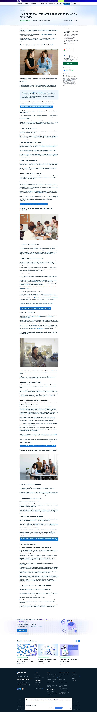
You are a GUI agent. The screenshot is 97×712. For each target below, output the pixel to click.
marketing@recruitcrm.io (22, 699)
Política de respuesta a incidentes (63, 686)
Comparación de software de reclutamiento (52, 686)
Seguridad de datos (62, 679)
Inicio (21, 10)
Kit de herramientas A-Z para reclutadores (52, 675)
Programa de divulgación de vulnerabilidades (64, 693)
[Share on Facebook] (64, 70)
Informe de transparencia (63, 690)
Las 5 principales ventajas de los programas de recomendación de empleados (71, 35)
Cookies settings (51, 707)
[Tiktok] (25, 676)
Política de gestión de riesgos (63, 689)
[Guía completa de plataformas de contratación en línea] (48, 650)
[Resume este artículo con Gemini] (73, 20)
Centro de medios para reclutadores (51, 682)
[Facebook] (17, 676)
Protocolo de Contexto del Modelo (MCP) (39, 686)
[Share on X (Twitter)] (70, 70)
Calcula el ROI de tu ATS (51, 691)
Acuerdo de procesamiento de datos (64, 677)
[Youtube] (21, 676)
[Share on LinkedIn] (67, 70)
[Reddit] (24, 676)
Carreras (73, 678)
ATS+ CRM (36, 674)
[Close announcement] (79, 1)
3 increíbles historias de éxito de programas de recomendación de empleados (71, 41)
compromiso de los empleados (36, 328)
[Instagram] (23, 676)
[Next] (79, 641)
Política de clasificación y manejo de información (63, 682)
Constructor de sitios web (39, 677)
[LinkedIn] (20, 676)
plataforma (36, 297)
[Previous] (76, 641)
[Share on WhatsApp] (72, 70)
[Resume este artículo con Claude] (71, 20)
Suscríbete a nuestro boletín (52, 693)
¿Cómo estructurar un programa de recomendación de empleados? (69, 38)
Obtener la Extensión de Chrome (23, 684)
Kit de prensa (74, 680)
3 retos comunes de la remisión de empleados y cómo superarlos (69, 44)
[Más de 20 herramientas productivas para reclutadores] (27, 650)
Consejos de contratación (25, 20)
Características (33, 3)
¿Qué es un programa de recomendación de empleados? (71, 32)
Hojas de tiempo (37, 675)
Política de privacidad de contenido (63, 675)
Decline (67, 707)
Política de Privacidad (76, 709)
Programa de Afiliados (74, 676)
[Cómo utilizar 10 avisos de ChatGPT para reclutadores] (69, 650)
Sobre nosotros (74, 674)
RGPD (60, 683)
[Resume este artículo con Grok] (74, 20)
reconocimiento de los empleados (51, 297)
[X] (18, 676)
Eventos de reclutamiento (51, 679)
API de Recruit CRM (38, 684)
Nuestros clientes (50, 694)
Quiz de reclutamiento (51, 683)
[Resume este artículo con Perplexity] (76, 20)
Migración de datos (38, 682)
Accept (59, 707)
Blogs (24, 10)
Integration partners (38, 688)
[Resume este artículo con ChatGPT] (69, 20)
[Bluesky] (27, 676)
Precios (42, 3)
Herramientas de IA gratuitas (50, 677)
